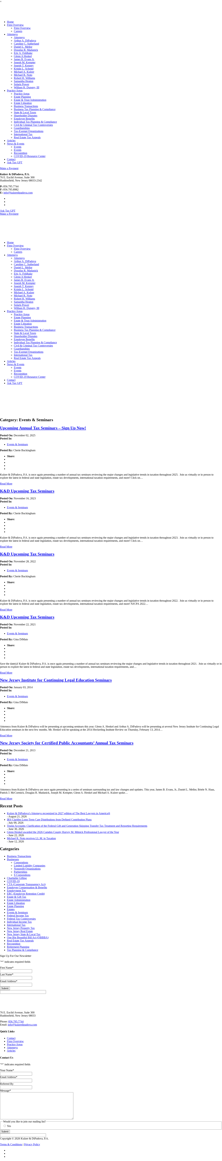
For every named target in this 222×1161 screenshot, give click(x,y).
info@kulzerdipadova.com (18, 192)
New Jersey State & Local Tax (23, 934)
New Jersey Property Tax (21, 928)
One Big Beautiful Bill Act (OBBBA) (28, 937)
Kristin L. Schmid (23, 68)
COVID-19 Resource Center (29, 156)
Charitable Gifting (17, 878)
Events (17, 146)
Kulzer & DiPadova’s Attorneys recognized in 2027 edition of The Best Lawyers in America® (58, 813)
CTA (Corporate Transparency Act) (26, 884)
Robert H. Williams (24, 78)
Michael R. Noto (23, 74)
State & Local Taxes (25, 112)
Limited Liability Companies (29, 865)
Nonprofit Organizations (27, 868)
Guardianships (22, 128)
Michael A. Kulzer (24, 71)
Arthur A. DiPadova (25, 40)
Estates (11, 909)
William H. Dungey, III (26, 87)
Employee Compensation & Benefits (27, 887)
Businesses (13, 859)
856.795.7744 (16, 1021)
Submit (4, 988)
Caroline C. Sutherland (26, 43)
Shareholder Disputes (25, 115)
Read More (6, 483)
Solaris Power (21, 84)
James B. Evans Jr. (24, 59)
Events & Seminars (17, 444)
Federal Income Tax (18, 915)
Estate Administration (18, 899)
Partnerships (20, 871)
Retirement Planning (18, 946)
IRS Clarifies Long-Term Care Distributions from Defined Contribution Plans (49, 819)
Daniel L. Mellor (23, 46)
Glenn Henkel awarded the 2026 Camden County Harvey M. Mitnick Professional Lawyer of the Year (63, 832)
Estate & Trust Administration (30, 99)
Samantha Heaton (23, 81)
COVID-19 (13, 881)
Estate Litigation (23, 103)
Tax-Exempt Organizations (28, 131)
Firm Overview (22, 28)
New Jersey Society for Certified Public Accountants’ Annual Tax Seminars (66, 743)
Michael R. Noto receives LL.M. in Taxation (31, 838)
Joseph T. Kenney (24, 65)
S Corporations (22, 874)
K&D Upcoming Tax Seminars (27, 491)
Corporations (21, 862)
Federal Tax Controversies (21, 918)
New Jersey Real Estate (20, 931)
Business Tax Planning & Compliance (35, 109)
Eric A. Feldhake (23, 53)
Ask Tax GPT (7, 210)
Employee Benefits (24, 118)
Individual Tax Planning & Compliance (35, 121)
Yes (9, 1126)
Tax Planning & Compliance (22, 949)
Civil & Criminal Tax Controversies (33, 124)
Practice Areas (21, 93)
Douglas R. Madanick (26, 49)
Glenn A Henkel (23, 56)
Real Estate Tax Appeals (27, 137)
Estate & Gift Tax (16, 896)
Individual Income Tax (19, 921)
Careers (18, 31)
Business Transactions (26, 106)
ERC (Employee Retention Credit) (26, 893)
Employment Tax (16, 890)
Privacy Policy (32, 1144)
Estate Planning (22, 96)
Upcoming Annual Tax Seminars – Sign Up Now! (43, 428)
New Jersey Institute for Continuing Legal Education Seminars (56, 680)
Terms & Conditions (11, 1144)
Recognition (20, 153)
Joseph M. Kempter (24, 62)
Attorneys (19, 37)
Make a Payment (9, 168)
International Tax (23, 134)
